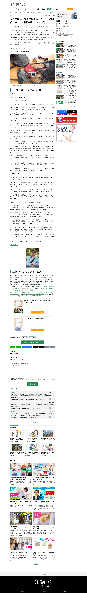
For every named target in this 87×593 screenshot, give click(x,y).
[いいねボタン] (50, 399)
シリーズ (20, 12)
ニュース (32, 9)
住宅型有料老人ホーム (62, 26)
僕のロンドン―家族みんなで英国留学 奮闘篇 (32, 294)
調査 (57, 9)
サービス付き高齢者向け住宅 (64, 23)
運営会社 (23, 591)
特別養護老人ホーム (62, 33)
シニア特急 (32, 337)
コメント (15, 365)
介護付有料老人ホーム (62, 30)
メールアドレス (17, 359)
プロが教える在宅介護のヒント (64, 35)
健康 (38, 9)
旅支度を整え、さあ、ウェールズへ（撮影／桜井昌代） (23, 85)
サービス (25, 9)
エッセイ (25, 337)
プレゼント (18, 9)
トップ (12, 9)
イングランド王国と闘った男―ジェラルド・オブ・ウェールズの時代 (29, 290)
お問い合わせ (63, 591)
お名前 (14, 353)
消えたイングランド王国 (47, 288)
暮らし (43, 9)
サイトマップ (42, 591)
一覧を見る (73, 38)
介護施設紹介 (60, 28)
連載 (49, 9)
